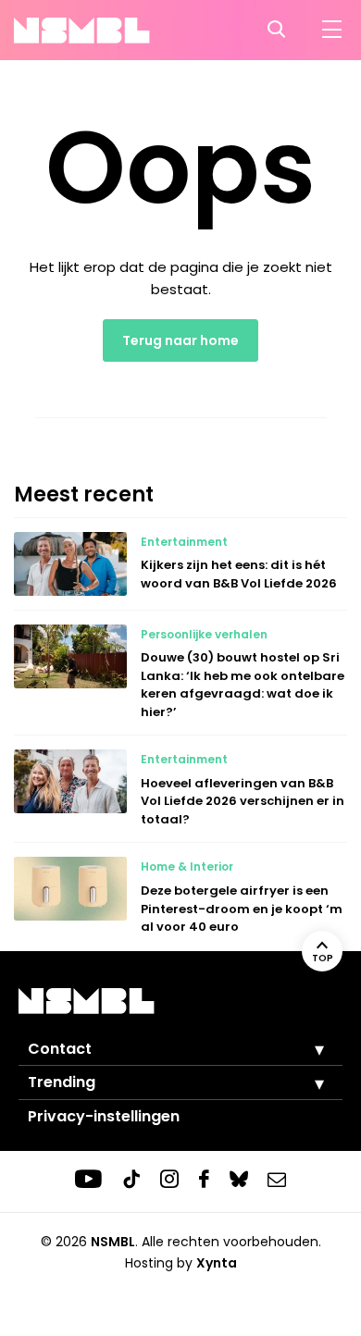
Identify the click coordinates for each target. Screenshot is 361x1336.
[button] (305, 1049)
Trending (61, 1082)
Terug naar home (180, 340)
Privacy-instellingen (104, 1116)
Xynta (216, 1263)
